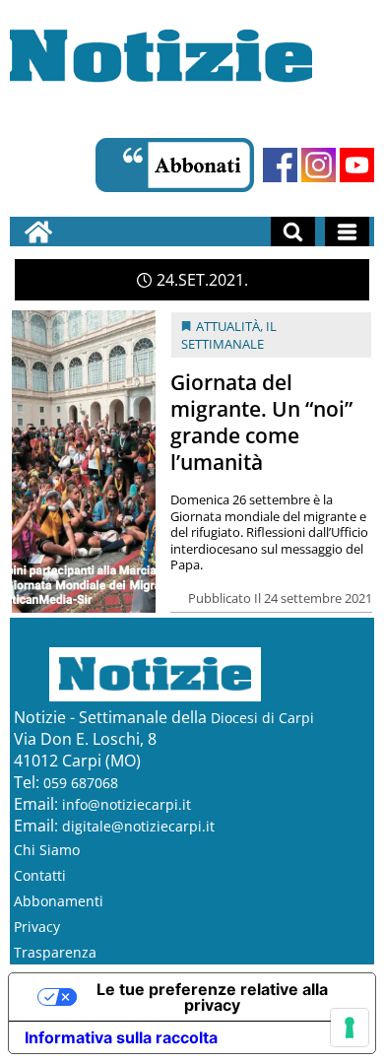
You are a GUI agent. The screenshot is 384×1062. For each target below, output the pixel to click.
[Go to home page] (38, 231)
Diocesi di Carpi (262, 717)
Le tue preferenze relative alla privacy (212, 997)
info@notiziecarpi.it (126, 804)
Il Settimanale (228, 335)
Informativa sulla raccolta (121, 1037)
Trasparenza (55, 952)
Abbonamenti (58, 901)
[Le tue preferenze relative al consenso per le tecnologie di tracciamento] (349, 1027)
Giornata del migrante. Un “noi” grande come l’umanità (261, 422)
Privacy (37, 926)
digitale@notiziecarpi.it (138, 826)
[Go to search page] (293, 231)
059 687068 (80, 782)
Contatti (40, 875)
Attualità (228, 326)
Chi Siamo (47, 849)
